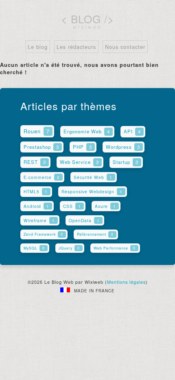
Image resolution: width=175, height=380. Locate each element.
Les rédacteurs (76, 47)
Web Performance (115, 248)
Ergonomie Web (86, 131)
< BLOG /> (87, 18)
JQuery (69, 248)
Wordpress (123, 147)
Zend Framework (43, 234)
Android (36, 206)
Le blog (38, 47)
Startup (125, 162)
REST (35, 162)
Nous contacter (125, 47)
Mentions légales (126, 282)
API (132, 131)
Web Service (79, 162)
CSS (72, 206)
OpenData (84, 220)
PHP (82, 147)
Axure (105, 206)
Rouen (37, 131)
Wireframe (39, 220)
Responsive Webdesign (91, 191)
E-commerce (42, 177)
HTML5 (36, 191)
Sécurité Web (93, 177)
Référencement (95, 234)
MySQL (34, 248)
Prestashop (41, 147)
